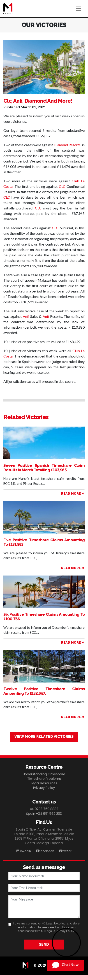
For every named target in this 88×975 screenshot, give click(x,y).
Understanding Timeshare (44, 774)
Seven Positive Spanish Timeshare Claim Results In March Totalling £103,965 (44, 467)
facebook (46, 851)
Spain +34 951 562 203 (44, 813)
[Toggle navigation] (78, 8)
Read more (71, 493)
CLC (62, 186)
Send (44, 944)
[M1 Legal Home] (27, 965)
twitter (67, 851)
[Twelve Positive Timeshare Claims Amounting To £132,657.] (44, 671)
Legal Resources (44, 783)
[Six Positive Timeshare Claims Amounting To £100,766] (44, 604)
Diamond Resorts (67, 145)
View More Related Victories (44, 736)
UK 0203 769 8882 (44, 809)
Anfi (26, 316)
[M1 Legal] (7, 8)
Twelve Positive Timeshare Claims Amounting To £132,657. (44, 691)
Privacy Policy (44, 787)
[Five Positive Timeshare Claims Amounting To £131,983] (44, 523)
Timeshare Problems (44, 778)
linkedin (25, 851)
